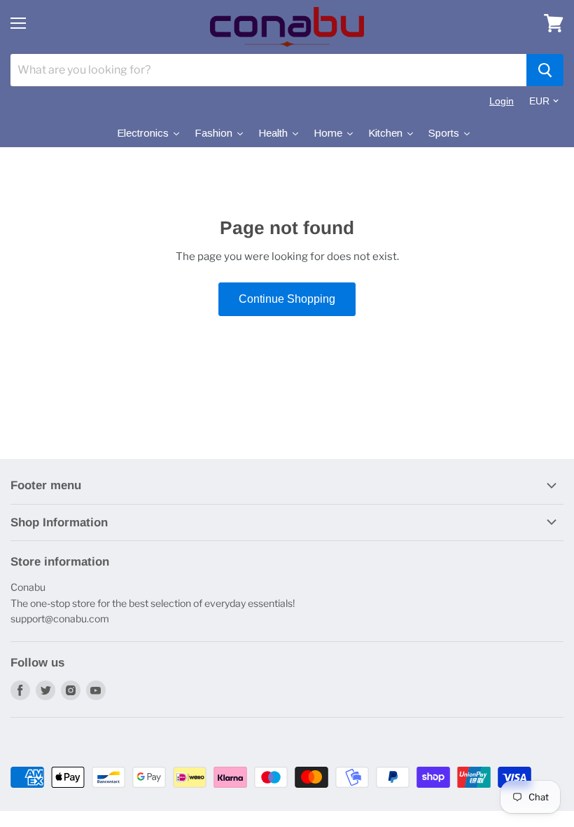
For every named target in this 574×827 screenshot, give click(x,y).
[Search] (545, 70)
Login (501, 101)
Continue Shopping (287, 299)
